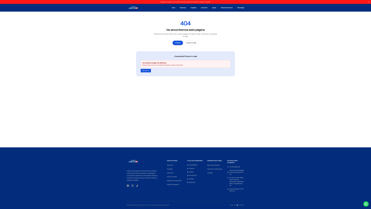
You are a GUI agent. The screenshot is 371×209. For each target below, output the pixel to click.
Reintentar (145, 70)
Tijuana (191, 178)
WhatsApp (240, 7)
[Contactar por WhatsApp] (366, 204)
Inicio (173, 7)
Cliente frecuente (227, 7)
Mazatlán (192, 182)
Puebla (191, 172)
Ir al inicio (178, 42)
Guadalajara (193, 165)
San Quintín (193, 175)
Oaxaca (191, 168)
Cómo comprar (172, 176)
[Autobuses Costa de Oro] (133, 161)
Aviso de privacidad (213, 165)
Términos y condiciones (214, 169)
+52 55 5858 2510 (234, 166)
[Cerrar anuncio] (368, 2)
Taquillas (193, 7)
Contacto (204, 7)
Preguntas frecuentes (174, 180)
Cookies (209, 172)
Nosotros (183, 7)
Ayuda (214, 7)
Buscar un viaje (191, 42)
